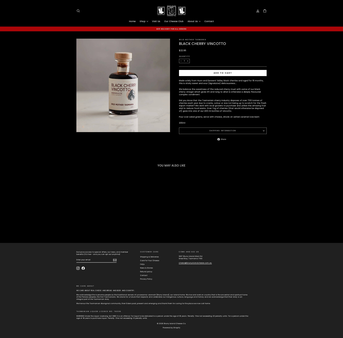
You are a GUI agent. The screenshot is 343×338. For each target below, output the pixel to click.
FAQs (142, 264)
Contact (209, 21)
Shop (143, 21)
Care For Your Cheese (149, 261)
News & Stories (146, 268)
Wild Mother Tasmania (192, 40)
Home (132, 21)
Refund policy (146, 272)
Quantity (184, 56)
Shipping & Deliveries (149, 257)
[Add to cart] (119, 226)
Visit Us (156, 21)
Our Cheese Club (174, 21)
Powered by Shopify (171, 328)
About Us (193, 21)
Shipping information (223, 131)
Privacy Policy (146, 279)
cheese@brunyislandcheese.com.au (195, 263)
